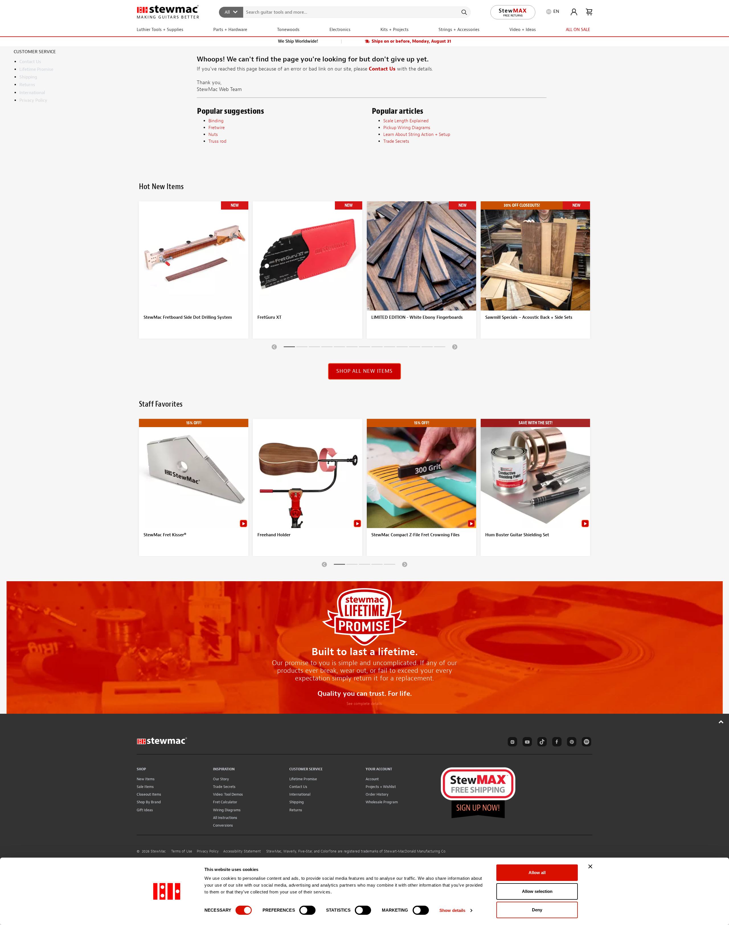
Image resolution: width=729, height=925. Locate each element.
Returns (27, 85)
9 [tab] (389, 347)
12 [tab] (427, 347)
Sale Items (145, 786)
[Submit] (463, 12)
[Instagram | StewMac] (511, 742)
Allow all (537, 872)
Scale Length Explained (406, 121)
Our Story (221, 779)
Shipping (28, 77)
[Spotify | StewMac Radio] (585, 742)
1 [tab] (289, 347)
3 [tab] (314, 347)
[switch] (307, 910)
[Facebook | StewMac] (556, 742)
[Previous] (274, 346)
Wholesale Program (382, 802)
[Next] (454, 346)
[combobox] (345, 12)
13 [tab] (439, 347)
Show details (452, 910)
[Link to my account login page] (574, 12)
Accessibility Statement (242, 851)
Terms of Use (181, 851)
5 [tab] (339, 347)
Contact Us (30, 62)
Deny (537, 909)
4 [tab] (327, 347)
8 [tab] (377, 347)
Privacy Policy (33, 100)
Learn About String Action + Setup (416, 134)
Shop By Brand (149, 802)
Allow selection (537, 891)
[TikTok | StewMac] (541, 742)
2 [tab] (302, 347)
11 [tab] (414, 347)
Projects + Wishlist (381, 786)
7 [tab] (364, 347)
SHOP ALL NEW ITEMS (364, 371)
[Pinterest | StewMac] (570, 742)
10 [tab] (402, 347)
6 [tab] (352, 347)
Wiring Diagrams (227, 810)
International (32, 93)
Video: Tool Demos (228, 794)
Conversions (223, 825)
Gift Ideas (145, 810)
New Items (146, 779)
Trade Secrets (224, 786)
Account (372, 779)
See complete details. (365, 703)
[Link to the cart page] (589, 12)
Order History (377, 794)
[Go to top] (721, 722)
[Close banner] (590, 866)
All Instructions (225, 817)
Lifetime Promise (36, 69)
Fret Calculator (225, 802)
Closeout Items (149, 794)
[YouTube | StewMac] (526, 742)
